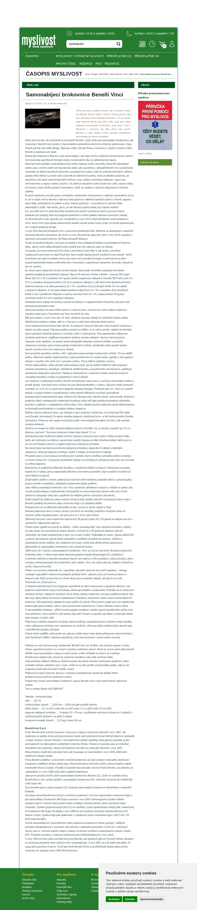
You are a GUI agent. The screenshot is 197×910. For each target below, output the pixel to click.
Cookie (95, 890)
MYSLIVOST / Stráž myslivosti (80, 56)
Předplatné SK (146, 56)
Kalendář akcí (64, 887)
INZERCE (85, 63)
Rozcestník (97, 879)
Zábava (95, 887)
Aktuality (61, 879)
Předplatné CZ (119, 56)
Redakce (112, 63)
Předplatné (28, 883)
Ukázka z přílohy (145, 154)
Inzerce (26, 894)
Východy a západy (67, 894)
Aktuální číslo (29, 879)
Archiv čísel (66, 63)
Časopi (94, 74)
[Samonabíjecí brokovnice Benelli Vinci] (42, 127)
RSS (99, 63)
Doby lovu (62, 890)
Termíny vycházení (32, 890)
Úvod (87, 74)
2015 (126, 74)
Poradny (61, 883)
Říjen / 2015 (133, 74)
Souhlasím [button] (114, 899)
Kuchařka (96, 883)
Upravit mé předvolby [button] (151, 899)
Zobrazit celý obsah (149, 162)
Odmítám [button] (130, 899)
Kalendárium (64, 898)
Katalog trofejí (64, 902)
